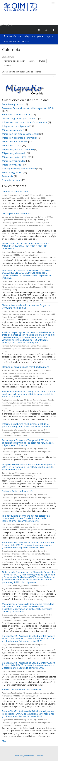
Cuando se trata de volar (15, 191)
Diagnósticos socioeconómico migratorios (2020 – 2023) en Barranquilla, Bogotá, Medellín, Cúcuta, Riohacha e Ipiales (28, 467)
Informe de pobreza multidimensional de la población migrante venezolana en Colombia (26, 425)
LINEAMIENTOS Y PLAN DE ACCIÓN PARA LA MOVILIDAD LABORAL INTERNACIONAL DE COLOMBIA (25, 246)
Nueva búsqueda (14, 36)
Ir (53, 76)
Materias (7, 65)
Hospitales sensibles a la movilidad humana (25, 366)
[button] (46, 30)
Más (4, 741)
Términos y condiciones (24, 756)
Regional (50, 36)
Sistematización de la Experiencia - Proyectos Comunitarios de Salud (26, 306)
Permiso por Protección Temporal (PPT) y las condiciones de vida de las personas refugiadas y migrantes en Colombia (28, 443)
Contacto (39, 756)
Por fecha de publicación (14, 61)
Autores (32, 61)
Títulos (42, 61)
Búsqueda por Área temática (16, 41)
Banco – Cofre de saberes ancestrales (21, 689)
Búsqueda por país (33, 36)
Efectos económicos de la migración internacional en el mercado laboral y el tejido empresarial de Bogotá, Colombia (28, 394)
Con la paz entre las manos (16, 213)
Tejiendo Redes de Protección (17, 491)
